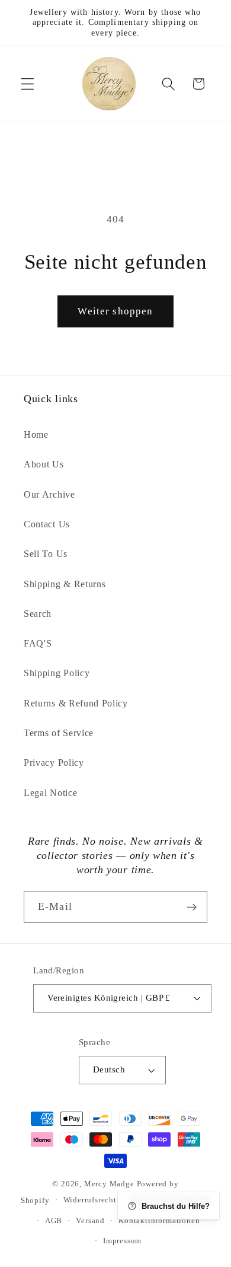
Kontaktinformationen (159, 1221)
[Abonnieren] (192, 907)
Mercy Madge (110, 1184)
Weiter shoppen (115, 311)
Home (36, 434)
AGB (53, 1221)
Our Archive (49, 494)
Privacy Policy (54, 762)
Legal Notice (50, 793)
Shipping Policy (56, 673)
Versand (90, 1221)
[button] (27, 84)
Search (38, 614)
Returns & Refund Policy (76, 703)
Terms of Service (59, 733)
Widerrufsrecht (90, 1200)
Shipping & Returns (64, 584)
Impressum (122, 1241)
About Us (44, 464)
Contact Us (47, 524)
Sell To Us (46, 554)
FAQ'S (38, 643)
